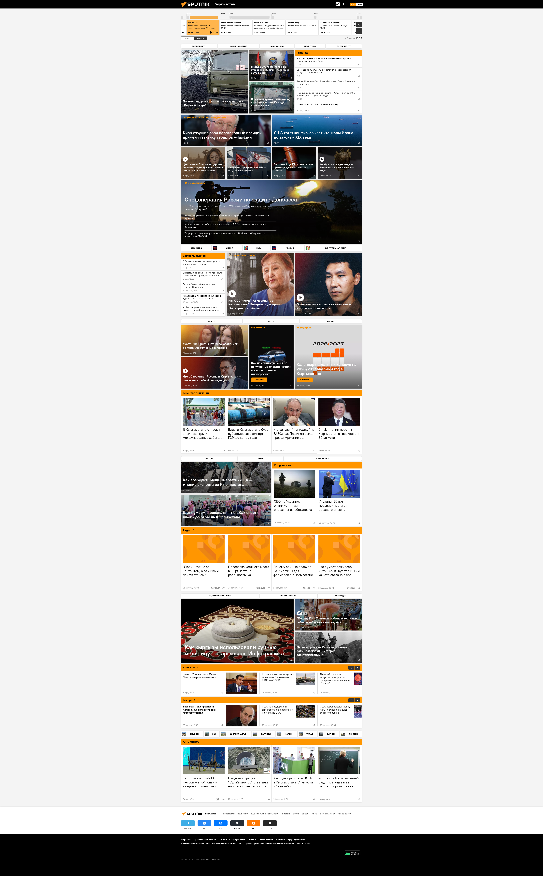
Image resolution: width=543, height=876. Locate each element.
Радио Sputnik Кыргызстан (265, 813)
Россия (286, 813)
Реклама (252, 839)
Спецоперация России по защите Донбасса (204, 118)
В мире (187, 700)
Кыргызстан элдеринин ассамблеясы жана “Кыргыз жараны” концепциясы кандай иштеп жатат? (202, 29)
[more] (245, 110)
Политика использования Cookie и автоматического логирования (211, 843)
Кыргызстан (228, 813)
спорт (296, 813)
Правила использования (205, 839)
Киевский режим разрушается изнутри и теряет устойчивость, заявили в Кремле (227, 217)
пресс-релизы (266, 839)
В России (189, 668)
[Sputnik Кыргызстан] (197, 8)
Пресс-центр (344, 813)
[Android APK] (352, 854)
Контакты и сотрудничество (232, 839)
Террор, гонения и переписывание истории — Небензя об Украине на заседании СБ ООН (225, 235)
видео (305, 813)
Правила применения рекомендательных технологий (269, 843)
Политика (242, 813)
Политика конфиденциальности (290, 839)
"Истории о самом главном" (242, 255)
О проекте (186, 839)
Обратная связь (304, 843)
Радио (187, 530)
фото (314, 813)
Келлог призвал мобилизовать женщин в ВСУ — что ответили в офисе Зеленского (225, 226)
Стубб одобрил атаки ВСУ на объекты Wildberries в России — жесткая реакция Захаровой (225, 207)
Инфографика (327, 813)
